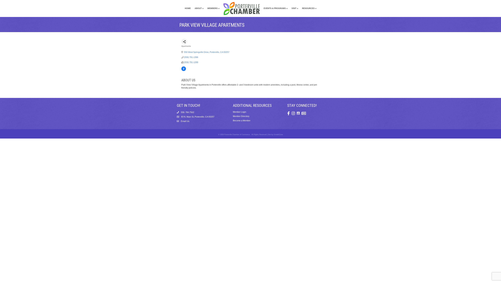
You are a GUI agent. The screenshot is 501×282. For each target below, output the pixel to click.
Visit (293, 8)
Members (212, 8)
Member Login (239, 112)
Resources (308, 8)
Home (188, 8)
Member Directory (241, 116)
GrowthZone (278, 135)
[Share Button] (184, 42)
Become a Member (241, 120)
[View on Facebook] (183, 70)
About (198, 8)
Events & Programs (275, 8)
